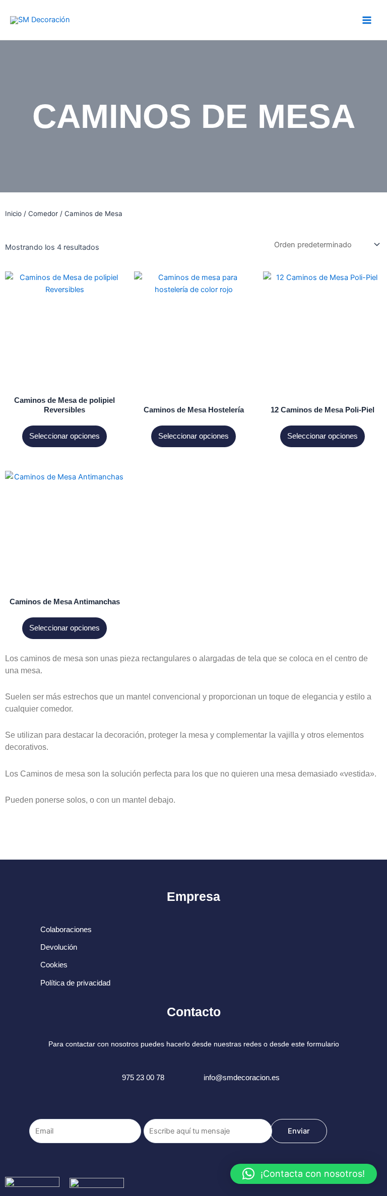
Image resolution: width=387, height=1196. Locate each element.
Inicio (13, 213)
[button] (303, 1174)
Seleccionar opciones (64, 436)
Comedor (43, 213)
